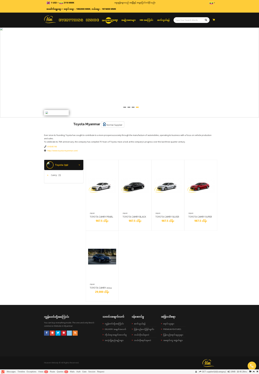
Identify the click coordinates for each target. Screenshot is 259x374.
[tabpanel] (129, 72)
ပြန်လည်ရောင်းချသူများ (173, 334)
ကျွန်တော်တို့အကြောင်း (114, 323)
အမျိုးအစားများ (128, 20)
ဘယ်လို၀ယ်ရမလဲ (141, 334)
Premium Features (172, 329)
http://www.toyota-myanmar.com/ (62, 150)
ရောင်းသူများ (168, 323)
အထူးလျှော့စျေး (110, 20)
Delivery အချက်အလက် (115, 329)
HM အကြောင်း (146, 20)
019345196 (52, 146)
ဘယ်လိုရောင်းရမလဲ (142, 340)
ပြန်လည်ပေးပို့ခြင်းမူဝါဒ (144, 329)
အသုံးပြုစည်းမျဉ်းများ (114, 340)
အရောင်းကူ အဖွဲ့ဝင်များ (173, 340)
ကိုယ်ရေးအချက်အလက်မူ (116, 334)
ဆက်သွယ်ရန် (163, 20)
